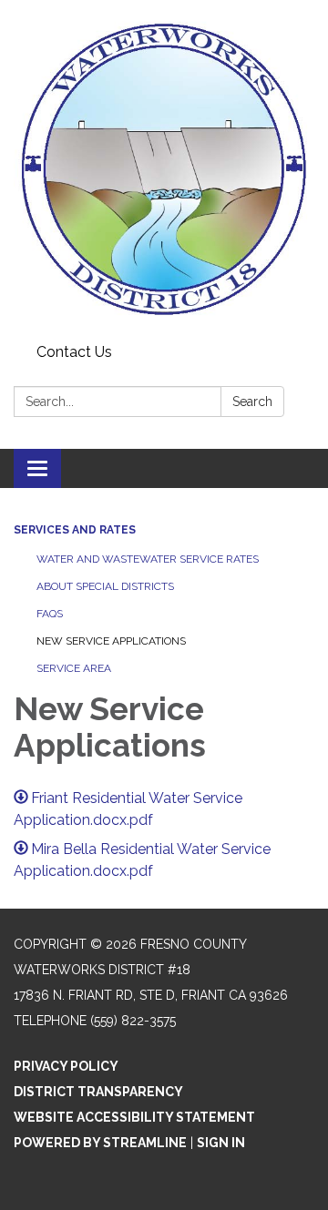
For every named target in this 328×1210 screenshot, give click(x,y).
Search (252, 401)
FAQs (49, 613)
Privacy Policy (66, 1066)
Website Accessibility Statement (134, 1117)
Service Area (73, 668)
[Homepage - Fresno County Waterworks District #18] (164, 168)
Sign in (221, 1142)
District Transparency (98, 1091)
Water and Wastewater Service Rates (147, 559)
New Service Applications (111, 641)
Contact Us (74, 352)
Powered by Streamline (100, 1142)
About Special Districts (105, 586)
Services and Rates (75, 530)
